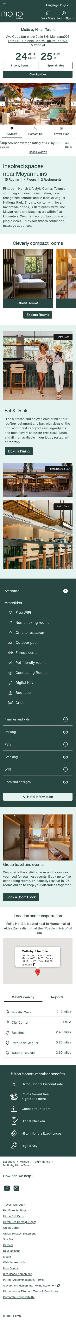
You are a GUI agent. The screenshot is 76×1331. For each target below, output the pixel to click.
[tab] (12, 131)
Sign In (69, 18)
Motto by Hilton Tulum (17, 1165)
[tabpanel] (38, 147)
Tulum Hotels (41, 1162)
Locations (9, 1162)
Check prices (47, 74)
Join (59, 18)
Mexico (24, 1162)
